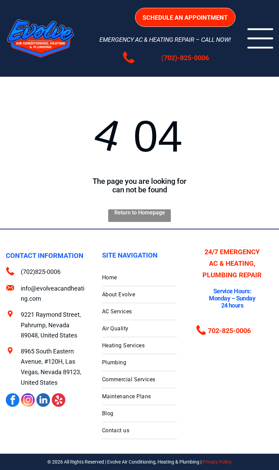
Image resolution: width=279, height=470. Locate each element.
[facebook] (12, 400)
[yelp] (58, 400)
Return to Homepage (139, 212)
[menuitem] (139, 277)
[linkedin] (43, 400)
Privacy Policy (217, 462)
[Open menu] (260, 38)
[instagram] (28, 400)
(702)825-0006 (41, 271)
